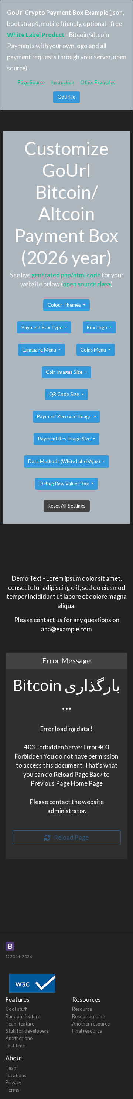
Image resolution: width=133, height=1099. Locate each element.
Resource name (88, 1016)
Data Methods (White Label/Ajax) (64, 461)
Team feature (20, 1024)
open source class (87, 283)
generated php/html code (65, 274)
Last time (15, 1046)
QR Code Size (64, 394)
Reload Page (70, 837)
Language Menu (40, 350)
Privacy (13, 1082)
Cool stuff (16, 1009)
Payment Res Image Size (65, 439)
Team (12, 1068)
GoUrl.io (67, 97)
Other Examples (98, 82)
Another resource (91, 1024)
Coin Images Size (64, 372)
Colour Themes (65, 305)
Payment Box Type (42, 327)
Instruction (62, 82)
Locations (16, 1075)
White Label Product (36, 34)
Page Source (31, 82)
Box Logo (97, 327)
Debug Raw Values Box (65, 483)
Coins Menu (94, 350)
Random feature (23, 1016)
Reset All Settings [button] (66, 506)
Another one (19, 1038)
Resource (82, 1009)
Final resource (87, 1031)
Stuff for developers (27, 1031)
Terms (12, 1090)
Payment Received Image (64, 416)
